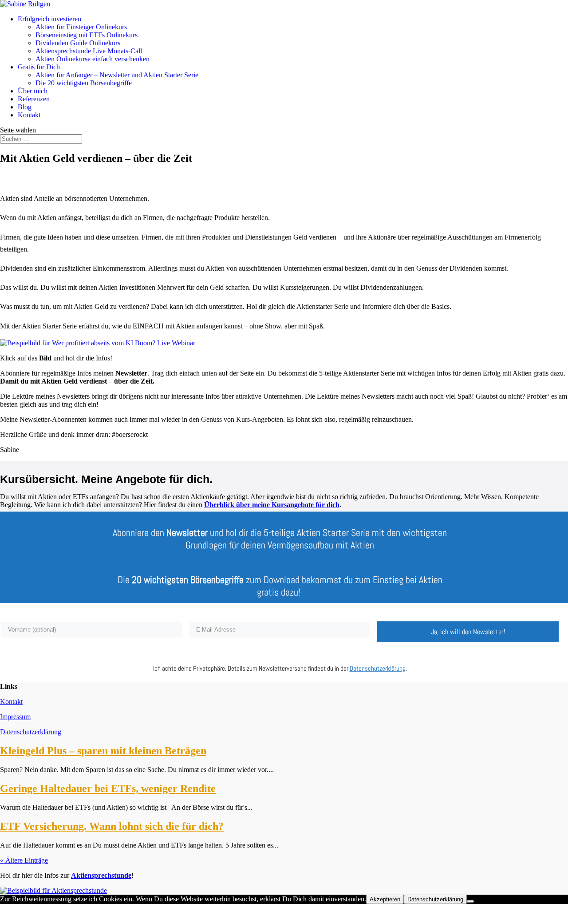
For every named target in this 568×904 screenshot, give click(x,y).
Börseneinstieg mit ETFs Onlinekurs (87, 35)
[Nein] (470, 901)
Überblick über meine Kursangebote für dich (271, 504)
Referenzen (34, 99)
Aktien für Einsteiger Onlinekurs (81, 27)
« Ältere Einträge (24, 860)
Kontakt (29, 115)
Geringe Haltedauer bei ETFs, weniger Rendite (108, 788)
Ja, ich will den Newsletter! (468, 631)
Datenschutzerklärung (30, 732)
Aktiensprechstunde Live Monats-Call (89, 51)
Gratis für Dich (39, 67)
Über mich (32, 91)
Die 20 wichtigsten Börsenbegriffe (84, 83)
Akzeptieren (385, 899)
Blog (25, 107)
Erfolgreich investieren (49, 19)
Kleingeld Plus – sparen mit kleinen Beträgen (103, 750)
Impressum (15, 716)
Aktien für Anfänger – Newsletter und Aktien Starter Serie (117, 75)
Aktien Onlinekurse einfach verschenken (93, 59)
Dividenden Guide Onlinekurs (78, 43)
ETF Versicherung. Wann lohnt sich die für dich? (112, 826)
